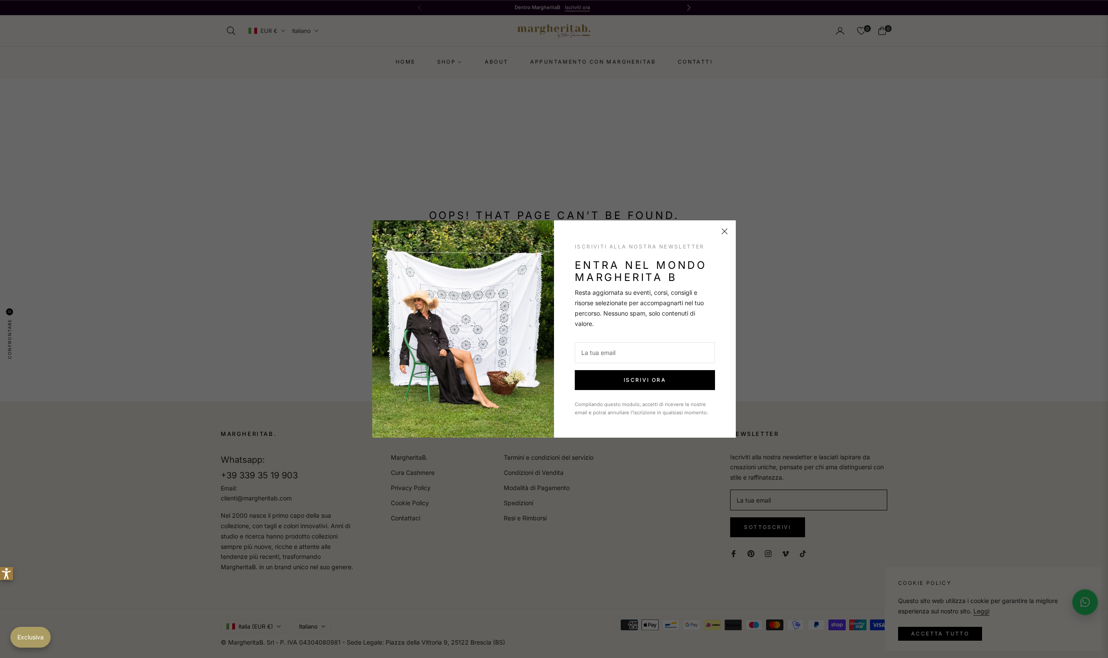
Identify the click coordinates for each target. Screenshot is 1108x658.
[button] (6, 573)
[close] (724, 231)
